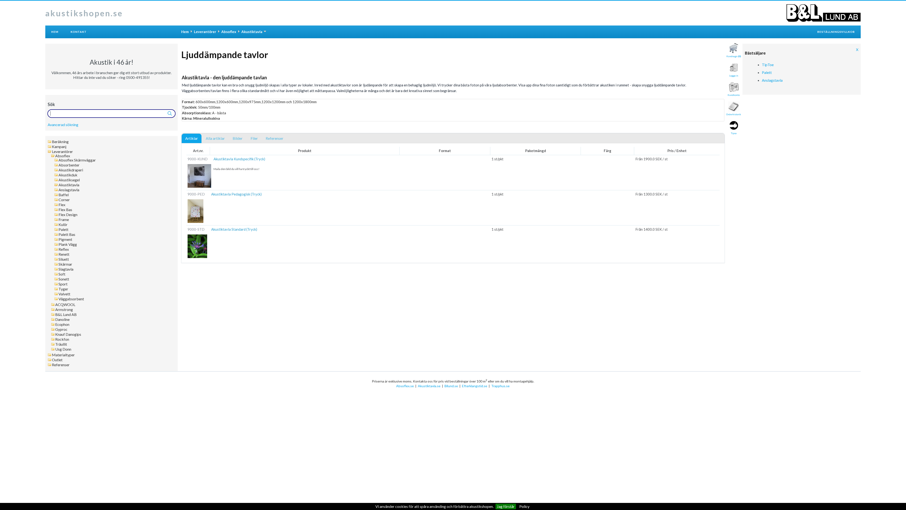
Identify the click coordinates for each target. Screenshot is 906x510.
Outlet (57, 360)
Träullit (61, 344)
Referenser (61, 365)
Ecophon (62, 324)
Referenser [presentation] (274, 138)
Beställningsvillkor (836, 32)
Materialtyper (63, 355)
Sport (63, 284)
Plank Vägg (68, 244)
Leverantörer (62, 151)
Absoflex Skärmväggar (77, 160)
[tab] (191, 139)
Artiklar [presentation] (191, 138)
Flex (62, 205)
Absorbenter (69, 165)
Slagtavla (66, 269)
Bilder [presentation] (238, 138)
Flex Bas (65, 210)
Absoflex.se (405, 386)
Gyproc (61, 329)
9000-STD (196, 229)
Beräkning (60, 142)
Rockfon (62, 339)
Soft (62, 274)
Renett (64, 254)
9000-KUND (198, 159)
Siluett (64, 259)
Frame (64, 219)
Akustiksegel (69, 180)
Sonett (64, 279)
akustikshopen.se (84, 13)
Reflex (64, 249)
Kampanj (59, 146)
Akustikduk (68, 175)
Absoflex (62, 156)
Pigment (65, 239)
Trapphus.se (500, 386)
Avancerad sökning (63, 124)
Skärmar (65, 264)
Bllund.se (451, 386)
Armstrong (64, 309)
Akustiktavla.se (429, 386)
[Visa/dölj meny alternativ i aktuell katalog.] (265, 31)
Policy (524, 506)
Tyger (63, 289)
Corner (64, 200)
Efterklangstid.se (474, 386)
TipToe (768, 64)
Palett (63, 229)
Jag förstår (506, 506)
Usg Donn (63, 349)
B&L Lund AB (66, 314)
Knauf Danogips (68, 334)
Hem (54, 32)
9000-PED (196, 194)
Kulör (63, 224)
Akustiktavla (69, 185)
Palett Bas (67, 234)
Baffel (64, 195)
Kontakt (79, 32)
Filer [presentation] (254, 138)
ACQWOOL (65, 304)
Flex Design (68, 214)
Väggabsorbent (71, 299)
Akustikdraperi (71, 170)
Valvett (64, 294)
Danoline (62, 319)
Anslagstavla (69, 190)
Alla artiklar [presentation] (215, 138)
